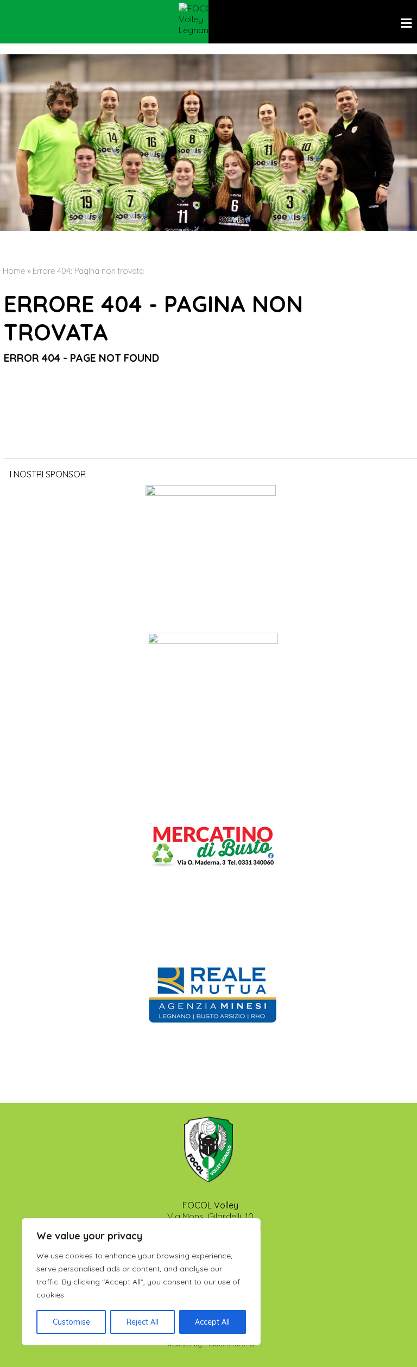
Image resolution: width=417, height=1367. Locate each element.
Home (14, 271)
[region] (141, 1281)
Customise (71, 1322)
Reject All (143, 1322)
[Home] (208, 19)
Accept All (212, 1322)
